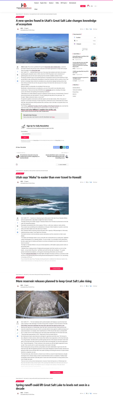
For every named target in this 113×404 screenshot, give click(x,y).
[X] (85, 40)
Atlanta (74, 68)
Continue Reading (56, 268)
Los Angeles (75, 80)
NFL (73, 59)
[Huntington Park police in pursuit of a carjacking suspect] (94, 79)
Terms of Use (35, 140)
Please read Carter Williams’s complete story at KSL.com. (38, 110)
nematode (48, 90)
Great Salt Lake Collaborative (52, 66)
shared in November (31, 253)
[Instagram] (85, 43)
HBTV (22, 28)
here (53, 117)
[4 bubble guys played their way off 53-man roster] (94, 73)
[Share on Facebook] (85, 29)
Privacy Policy (57, 140)
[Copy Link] (89, 29)
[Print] (91, 29)
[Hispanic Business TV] (24, 6)
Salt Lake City (20, 16)
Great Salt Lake (36, 70)
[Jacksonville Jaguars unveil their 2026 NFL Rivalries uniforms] (94, 58)
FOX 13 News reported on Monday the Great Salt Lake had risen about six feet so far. (43, 325)
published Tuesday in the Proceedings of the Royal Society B (43, 106)
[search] (89, 6)
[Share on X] (87, 29)
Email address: (24, 131)
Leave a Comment (63, 164)
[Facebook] (85, 37)
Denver (74, 74)
